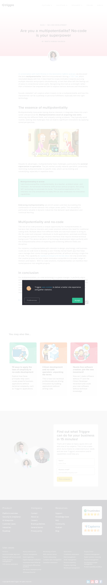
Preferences (32, 300)
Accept (77, 300)
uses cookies (47, 287)
